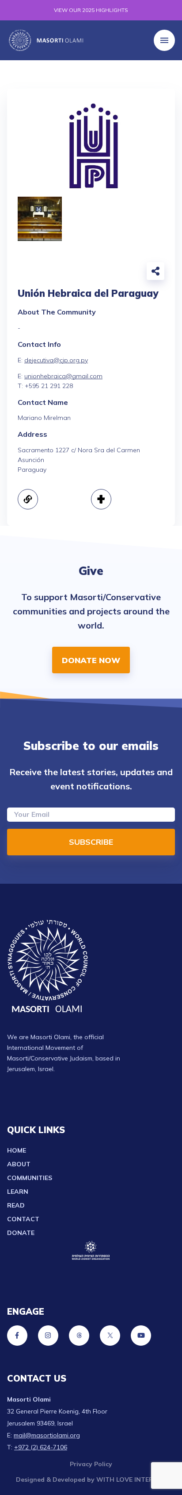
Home (16, 1150)
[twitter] (108, 273)
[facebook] (89, 273)
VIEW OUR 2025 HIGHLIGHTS (91, 10)
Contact (23, 1219)
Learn (17, 1192)
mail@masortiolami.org (47, 1435)
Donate (20, 1233)
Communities (29, 1178)
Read (16, 1205)
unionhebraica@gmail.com (63, 376)
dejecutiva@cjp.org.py (56, 360)
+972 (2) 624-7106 (40, 1447)
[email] (69, 273)
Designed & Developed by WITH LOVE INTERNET (91, 1479)
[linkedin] (128, 273)
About (18, 1164)
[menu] (164, 40)
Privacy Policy (91, 1464)
